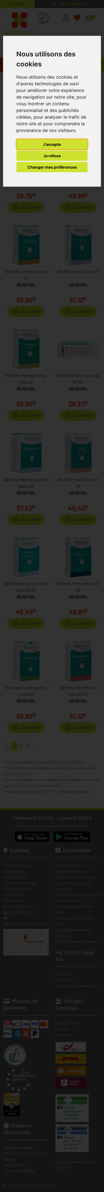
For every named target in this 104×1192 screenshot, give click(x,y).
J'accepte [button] (52, 144)
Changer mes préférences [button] (52, 167)
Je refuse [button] (52, 155)
